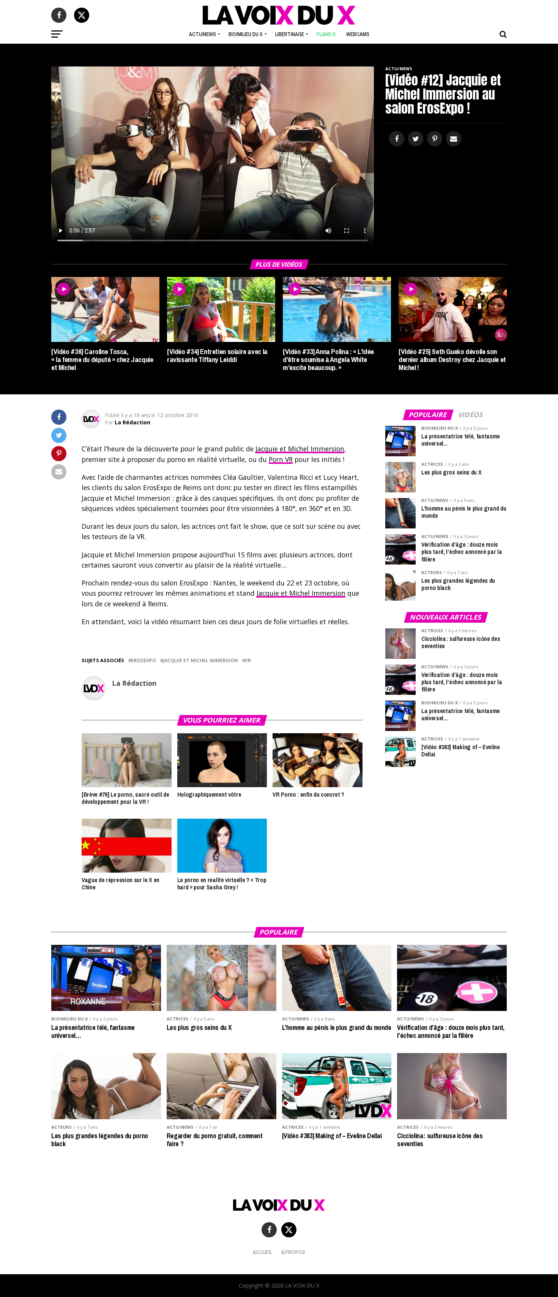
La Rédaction (132, 422)
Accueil (262, 1252)
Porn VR (281, 459)
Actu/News (202, 34)
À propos (293, 1252)
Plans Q (326, 34)
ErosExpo (143, 660)
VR (248, 660)
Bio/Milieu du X (246, 34)
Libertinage (289, 34)
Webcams (357, 34)
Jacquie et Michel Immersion (299, 448)
